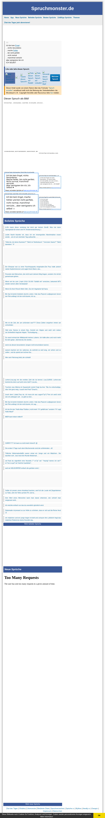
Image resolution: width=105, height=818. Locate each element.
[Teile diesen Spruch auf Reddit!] (31, 83)
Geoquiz (95, 808)
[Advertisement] (32, 32)
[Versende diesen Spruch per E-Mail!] (46, 84)
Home (6, 17)
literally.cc (86, 808)
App (12, 17)
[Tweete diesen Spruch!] (23, 82)
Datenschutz (57, 811)
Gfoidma (22, 808)
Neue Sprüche (21, 17)
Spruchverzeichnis (57, 808)
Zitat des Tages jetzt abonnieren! (17, 22)
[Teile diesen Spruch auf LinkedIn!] (38, 83)
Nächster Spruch (55, 78)
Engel (17, 45)
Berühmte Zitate (43, 808)
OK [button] (99, 815)
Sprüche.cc (70, 808)
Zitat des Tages (12, 808)
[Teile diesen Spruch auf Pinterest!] (17, 78)
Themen (76, 17)
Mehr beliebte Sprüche (32, 524)
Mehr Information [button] (46, 817)
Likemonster (31, 808)
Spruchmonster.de (52, 8)
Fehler (15, 50)
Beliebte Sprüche (35, 17)
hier (51, 93)
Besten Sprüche (49, 17)
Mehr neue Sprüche (32, 804)
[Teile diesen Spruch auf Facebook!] (10, 82)
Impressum (47, 811)
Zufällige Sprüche (64, 17)
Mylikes (78, 808)
